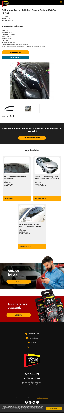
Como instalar (16, 57)
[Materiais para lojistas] (32, 288)
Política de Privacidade (15, 408)
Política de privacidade (42, 398)
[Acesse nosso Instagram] (30, 402)
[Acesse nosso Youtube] (34, 402)
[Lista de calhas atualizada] (32, 321)
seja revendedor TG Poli (32, 138)
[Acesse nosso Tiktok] (37, 402)
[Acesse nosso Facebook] (26, 402)
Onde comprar (16, 52)
